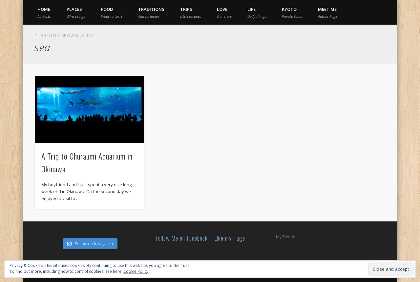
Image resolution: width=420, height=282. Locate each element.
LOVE (224, 12)
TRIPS (190, 12)
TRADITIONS (151, 12)
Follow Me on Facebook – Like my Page (200, 238)
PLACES (76, 12)
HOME (44, 12)
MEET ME (327, 12)
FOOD (111, 12)
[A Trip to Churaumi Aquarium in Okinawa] (89, 109)
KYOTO (292, 12)
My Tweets (286, 237)
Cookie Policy (135, 271)
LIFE (256, 12)
